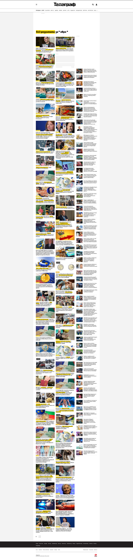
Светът (52, 10)
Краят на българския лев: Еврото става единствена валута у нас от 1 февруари (44, 339)
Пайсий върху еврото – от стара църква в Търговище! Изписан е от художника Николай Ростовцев (64, 529)
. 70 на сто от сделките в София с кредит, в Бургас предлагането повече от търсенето (65, 49)
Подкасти (72, 10)
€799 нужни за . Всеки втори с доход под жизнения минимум (65, 326)
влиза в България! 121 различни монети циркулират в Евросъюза (44, 269)
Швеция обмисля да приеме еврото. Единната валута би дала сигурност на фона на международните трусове (45, 354)
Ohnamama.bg (85, 543)
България (47, 10)
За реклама (40, 549)
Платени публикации (46, 549)
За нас (37, 549)
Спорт (43, 10)
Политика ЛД (91, 549)
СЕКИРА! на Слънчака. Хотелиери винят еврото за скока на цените (45, 100)
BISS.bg (74, 543)
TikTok (59, 549)
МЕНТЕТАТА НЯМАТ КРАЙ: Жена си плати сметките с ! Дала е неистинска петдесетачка (64, 292)
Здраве (56, 10)
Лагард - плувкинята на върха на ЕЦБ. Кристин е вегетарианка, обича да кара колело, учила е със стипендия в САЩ (65, 496)
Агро (68, 10)
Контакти (51, 549)
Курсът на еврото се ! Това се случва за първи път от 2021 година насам (65, 358)
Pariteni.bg (64, 543)
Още (95, 10)
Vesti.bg (49, 543)
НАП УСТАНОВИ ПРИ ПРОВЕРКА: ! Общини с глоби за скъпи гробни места (65, 462)
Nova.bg (59, 543)
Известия (95, 549)
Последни (38, 10)
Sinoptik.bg (38, 545)
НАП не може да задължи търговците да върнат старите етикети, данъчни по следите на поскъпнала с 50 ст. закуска (65, 479)
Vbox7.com (41, 543)
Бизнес (64, 10)
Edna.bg (94, 543)
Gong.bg (45, 543)
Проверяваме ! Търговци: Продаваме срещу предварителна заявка (64, 427)
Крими (60, 10)
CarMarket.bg (69, 543)
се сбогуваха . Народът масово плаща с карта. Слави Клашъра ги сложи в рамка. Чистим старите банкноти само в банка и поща (65, 309)
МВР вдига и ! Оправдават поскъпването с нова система (44, 388)
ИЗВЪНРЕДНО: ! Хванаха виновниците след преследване (44, 512)
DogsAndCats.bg (79, 543)
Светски (85, 10)
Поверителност (85, 549)
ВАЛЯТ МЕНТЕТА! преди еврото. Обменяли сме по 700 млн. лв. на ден (45, 183)
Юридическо (79, 10)
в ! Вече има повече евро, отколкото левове (63, 342)
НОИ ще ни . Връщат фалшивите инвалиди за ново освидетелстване (45, 84)
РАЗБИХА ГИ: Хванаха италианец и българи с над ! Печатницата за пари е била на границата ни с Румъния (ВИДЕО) (65, 191)
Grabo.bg (90, 543)
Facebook (55, 549)
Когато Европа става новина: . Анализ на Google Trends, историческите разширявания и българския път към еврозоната (44, 478)
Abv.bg (37, 543)
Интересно (90, 10)
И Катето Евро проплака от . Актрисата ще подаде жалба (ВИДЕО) (45, 217)
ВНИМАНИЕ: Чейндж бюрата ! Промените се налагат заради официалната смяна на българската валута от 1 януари (44, 441)
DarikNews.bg (54, 543)
